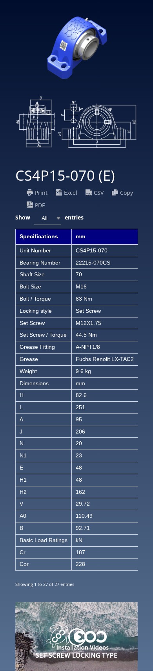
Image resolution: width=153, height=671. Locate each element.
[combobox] (47, 218)
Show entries (49, 217)
